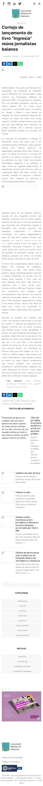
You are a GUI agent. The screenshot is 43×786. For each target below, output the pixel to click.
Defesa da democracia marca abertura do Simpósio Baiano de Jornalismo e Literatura (28, 556)
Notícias (21, 23)
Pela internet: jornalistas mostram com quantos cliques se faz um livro (24, 384)
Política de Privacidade (12, 757)
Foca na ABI (22, 661)
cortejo (6, 404)
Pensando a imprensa (22, 671)
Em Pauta (22, 657)
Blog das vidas (22, 635)
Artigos (22, 611)
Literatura (7, 401)
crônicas (17, 404)
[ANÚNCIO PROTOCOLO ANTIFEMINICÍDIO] (21, 706)
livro (17, 401)
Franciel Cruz (28, 401)
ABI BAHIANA (22, 601)
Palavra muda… (23, 492)
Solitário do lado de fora (28, 473)
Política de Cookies (10, 761)
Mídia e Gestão (22, 625)
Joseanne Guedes (11, 56)
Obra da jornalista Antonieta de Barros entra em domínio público (36, 425)
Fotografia (22, 630)
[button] (4, 64)
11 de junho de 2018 (30, 56)
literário (27, 404)
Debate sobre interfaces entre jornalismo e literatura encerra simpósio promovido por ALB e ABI (27, 524)
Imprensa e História (22, 666)
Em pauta (22, 621)
